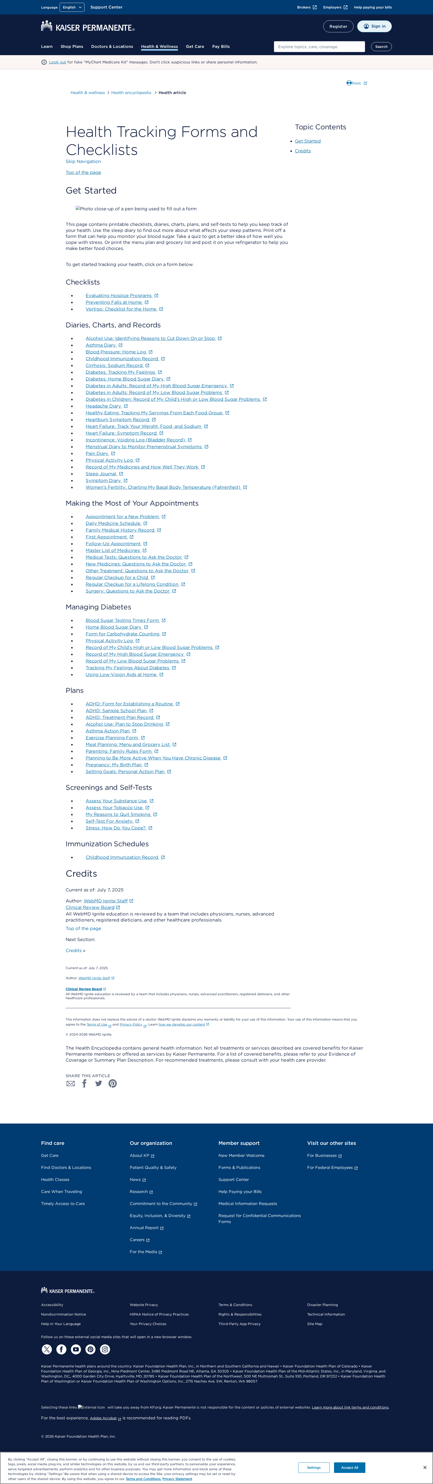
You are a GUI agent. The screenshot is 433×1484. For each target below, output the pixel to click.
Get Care (195, 46)
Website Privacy (144, 1305)
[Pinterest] (90, 1349)
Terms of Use (97, 1024)
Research (139, 1191)
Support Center (106, 7)
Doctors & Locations (112, 46)
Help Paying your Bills (240, 1191)
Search (381, 47)
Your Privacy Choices (148, 1324)
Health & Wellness (159, 46)
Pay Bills (221, 46)
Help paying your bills (373, 7)
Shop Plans (72, 46)
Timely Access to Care (63, 1203)
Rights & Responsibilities (240, 1314)
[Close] (424, 1467)
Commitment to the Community (161, 1203)
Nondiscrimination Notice (63, 1314)
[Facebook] (61, 1349)
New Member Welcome (241, 1155)
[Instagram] (104, 1349)
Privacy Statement (177, 1479)
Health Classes (55, 1179)
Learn (47, 46)
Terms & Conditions (235, 1305)
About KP (139, 1155)
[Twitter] (46, 1349)
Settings (313, 1467)
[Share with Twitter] (99, 1083)
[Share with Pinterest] (113, 1083)
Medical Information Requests (248, 1203)
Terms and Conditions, (143, 1479)
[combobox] (319, 46)
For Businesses (322, 1155)
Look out (57, 62)
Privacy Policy (131, 1024)
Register (338, 26)
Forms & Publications (239, 1167)
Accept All (349, 1467)
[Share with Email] (71, 1083)
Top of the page (83, 928)
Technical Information (326, 1314)
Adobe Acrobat (103, 1418)
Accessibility (52, 1305)
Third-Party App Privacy (240, 1324)
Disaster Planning (322, 1305)
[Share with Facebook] (85, 1083)
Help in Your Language (61, 1324)
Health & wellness (88, 92)
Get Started (308, 141)
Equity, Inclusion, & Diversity (157, 1215)
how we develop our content (182, 1024)
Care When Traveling (61, 1191)
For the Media (143, 1251)
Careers (137, 1239)
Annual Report (144, 1227)
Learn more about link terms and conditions (350, 1407)
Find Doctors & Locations (66, 1167)
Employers (332, 7)
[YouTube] (75, 1349)
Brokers (304, 7)
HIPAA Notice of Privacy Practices (159, 1314)
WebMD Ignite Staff (94, 978)
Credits (74, 950)
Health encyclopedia (131, 92)
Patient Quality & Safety (153, 1167)
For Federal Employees (330, 1167)
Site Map (314, 1324)
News (135, 1179)
